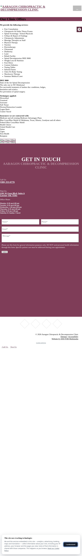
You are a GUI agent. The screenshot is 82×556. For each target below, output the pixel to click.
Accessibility (73, 337)
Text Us (13, 347)
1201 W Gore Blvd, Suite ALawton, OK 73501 (12, 194)
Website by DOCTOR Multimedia (65, 339)
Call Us (4, 347)
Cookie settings (41, 343)
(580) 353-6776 (7, 182)
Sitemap (64, 337)
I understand (70, 544)
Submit (4, 252)
